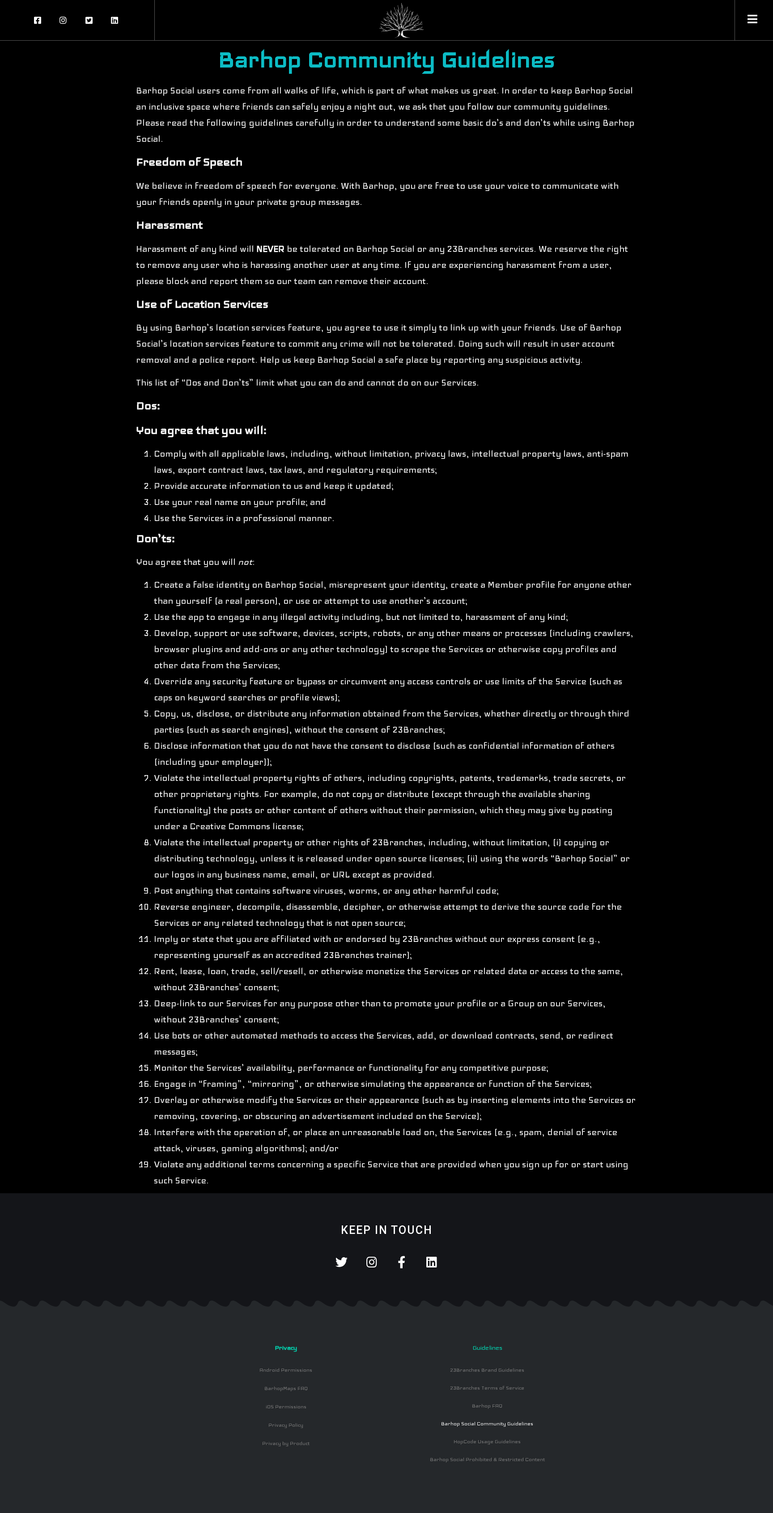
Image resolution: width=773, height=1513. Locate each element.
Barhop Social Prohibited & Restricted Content (487, 1459)
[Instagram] (371, 1262)
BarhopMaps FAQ (286, 1388)
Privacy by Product (286, 1443)
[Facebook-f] (401, 1262)
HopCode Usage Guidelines (487, 1441)
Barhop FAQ (487, 1406)
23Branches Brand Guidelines (487, 1370)
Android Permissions (285, 1370)
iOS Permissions (286, 1406)
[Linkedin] (431, 1262)
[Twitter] (342, 1262)
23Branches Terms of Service (487, 1388)
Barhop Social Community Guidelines (487, 1423)
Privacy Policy (285, 1425)
